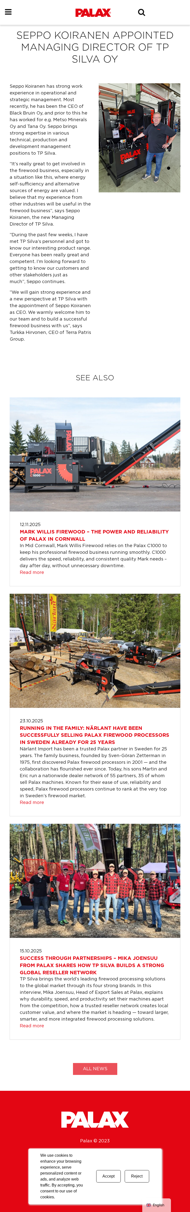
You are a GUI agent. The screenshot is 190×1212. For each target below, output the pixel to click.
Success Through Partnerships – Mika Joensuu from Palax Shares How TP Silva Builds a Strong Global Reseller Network (92, 965)
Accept (108, 1176)
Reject (136, 1176)
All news (95, 1069)
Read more (32, 572)
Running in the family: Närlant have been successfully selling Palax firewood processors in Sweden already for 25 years (94, 735)
